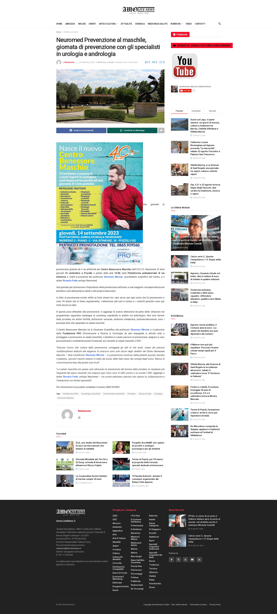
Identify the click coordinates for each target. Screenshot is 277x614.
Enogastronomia (121, 586)
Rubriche (176, 24)
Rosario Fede (145, 394)
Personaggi (136, 574)
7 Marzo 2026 (139, 469)
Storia (152, 561)
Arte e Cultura (107, 24)
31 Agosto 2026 (181, 248)
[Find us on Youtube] (192, 559)
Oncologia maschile (91, 394)
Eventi (92, 24)
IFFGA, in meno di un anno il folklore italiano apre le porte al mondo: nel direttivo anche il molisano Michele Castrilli (195, 240)
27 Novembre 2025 (141, 486)
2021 (115, 519)
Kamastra (135, 533)
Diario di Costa (120, 573)
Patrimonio (136, 570)
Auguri (116, 546)
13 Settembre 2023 (86, 62)
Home (59, 24)
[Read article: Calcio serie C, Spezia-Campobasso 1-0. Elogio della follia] (179, 261)
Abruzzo (70, 24)
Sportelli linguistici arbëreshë (154, 546)
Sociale (152, 533)
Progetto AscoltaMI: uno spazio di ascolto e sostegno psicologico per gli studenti (148, 445)
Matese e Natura (135, 538)
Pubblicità (136, 581)
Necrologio (136, 556)
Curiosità (117, 563)
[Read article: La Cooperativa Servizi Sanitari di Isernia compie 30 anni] (65, 481)
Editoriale (117, 583)
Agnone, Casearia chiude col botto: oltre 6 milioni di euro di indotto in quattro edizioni (205, 276)
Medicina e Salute (157, 24)
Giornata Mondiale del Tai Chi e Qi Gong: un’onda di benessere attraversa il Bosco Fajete (92, 462)
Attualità (126, 24)
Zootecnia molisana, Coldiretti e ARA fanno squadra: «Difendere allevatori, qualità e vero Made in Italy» (205, 296)
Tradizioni (154, 565)
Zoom (152, 587)
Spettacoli (154, 537)
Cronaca (140, 24)
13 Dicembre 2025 (84, 483)
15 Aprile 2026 (83, 469)
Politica (134, 577)
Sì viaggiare (155, 529)
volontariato (155, 583)
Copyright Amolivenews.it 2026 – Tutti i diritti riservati (165, 604)
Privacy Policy (215, 604)
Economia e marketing (118, 577)
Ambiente (117, 527)
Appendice (118, 531)
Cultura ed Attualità (117, 558)
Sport (151, 540)
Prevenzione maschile (114, 394)
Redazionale (137, 585)
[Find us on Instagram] (185, 559)
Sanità (152, 519)
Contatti (200, 24)
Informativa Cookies (198, 604)
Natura (134, 553)
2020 (115, 516)
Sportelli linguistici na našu (155, 555)
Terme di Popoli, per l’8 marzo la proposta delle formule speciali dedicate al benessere (147, 462)
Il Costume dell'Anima (136, 520)
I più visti (135, 516)
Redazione (69, 62)
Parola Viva (136, 566)
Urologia (158, 394)
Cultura (116, 553)
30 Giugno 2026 (140, 453)
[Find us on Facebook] (171, 559)
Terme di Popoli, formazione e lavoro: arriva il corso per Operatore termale (205, 412)
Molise (82, 24)
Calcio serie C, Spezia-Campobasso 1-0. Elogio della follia (205, 259)
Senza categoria (154, 524)
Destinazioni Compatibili (119, 568)
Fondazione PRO (70, 394)
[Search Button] (219, 23)
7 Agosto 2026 (83, 453)
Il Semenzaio (137, 525)
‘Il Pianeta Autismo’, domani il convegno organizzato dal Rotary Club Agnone (147, 479)
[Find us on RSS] (199, 559)
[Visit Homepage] (138, 10)
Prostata (132, 394)
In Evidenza (136, 529)
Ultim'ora (153, 572)
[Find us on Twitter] (178, 559)
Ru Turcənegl (137, 589)
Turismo (153, 568)
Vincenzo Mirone (65, 398)
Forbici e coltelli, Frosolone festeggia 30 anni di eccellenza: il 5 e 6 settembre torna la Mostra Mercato (204, 393)
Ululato (152, 576)
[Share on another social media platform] (161, 130)
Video (189, 24)
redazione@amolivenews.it (68, 548)
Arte (115, 534)
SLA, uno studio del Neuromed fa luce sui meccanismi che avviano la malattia (91, 445)
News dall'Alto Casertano (137, 561)
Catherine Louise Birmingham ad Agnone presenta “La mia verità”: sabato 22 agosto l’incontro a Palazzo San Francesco (205, 148)
